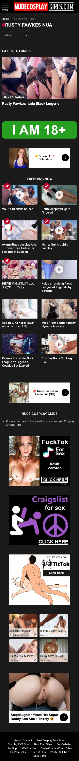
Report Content (23, 740)
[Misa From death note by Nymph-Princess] (59, 309)
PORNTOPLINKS (59, 752)
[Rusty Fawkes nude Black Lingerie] (39, 78)
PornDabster (64, 744)
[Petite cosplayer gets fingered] (59, 195)
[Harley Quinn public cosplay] (59, 230)
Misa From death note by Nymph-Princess (58, 324)
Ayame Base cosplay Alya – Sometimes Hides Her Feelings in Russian (19, 248)
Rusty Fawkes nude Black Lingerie (30, 103)
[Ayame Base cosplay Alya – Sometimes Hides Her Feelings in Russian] (19, 230)
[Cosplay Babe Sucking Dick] (59, 344)
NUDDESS (39, 756)
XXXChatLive (28, 748)
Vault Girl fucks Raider (17, 209)
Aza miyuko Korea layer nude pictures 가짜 (18, 324)
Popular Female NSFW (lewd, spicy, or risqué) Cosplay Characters (40, 423)
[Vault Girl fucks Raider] (19, 195)
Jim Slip (12, 748)
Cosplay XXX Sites (19, 744)
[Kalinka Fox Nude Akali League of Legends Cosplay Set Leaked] (19, 344)
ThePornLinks (18, 752)
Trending (7, 186)
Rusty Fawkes (14, 96)
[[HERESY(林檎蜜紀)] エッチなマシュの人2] (19, 270)
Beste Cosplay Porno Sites (56, 748)
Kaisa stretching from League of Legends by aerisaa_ (57, 287)
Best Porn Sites (43, 744)
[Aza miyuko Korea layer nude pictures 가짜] (19, 309)
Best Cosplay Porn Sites (51, 740)
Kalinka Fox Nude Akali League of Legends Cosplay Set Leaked (17, 362)
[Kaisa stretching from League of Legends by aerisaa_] (59, 270)
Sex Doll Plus (38, 752)
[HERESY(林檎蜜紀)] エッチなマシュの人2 (18, 285)
